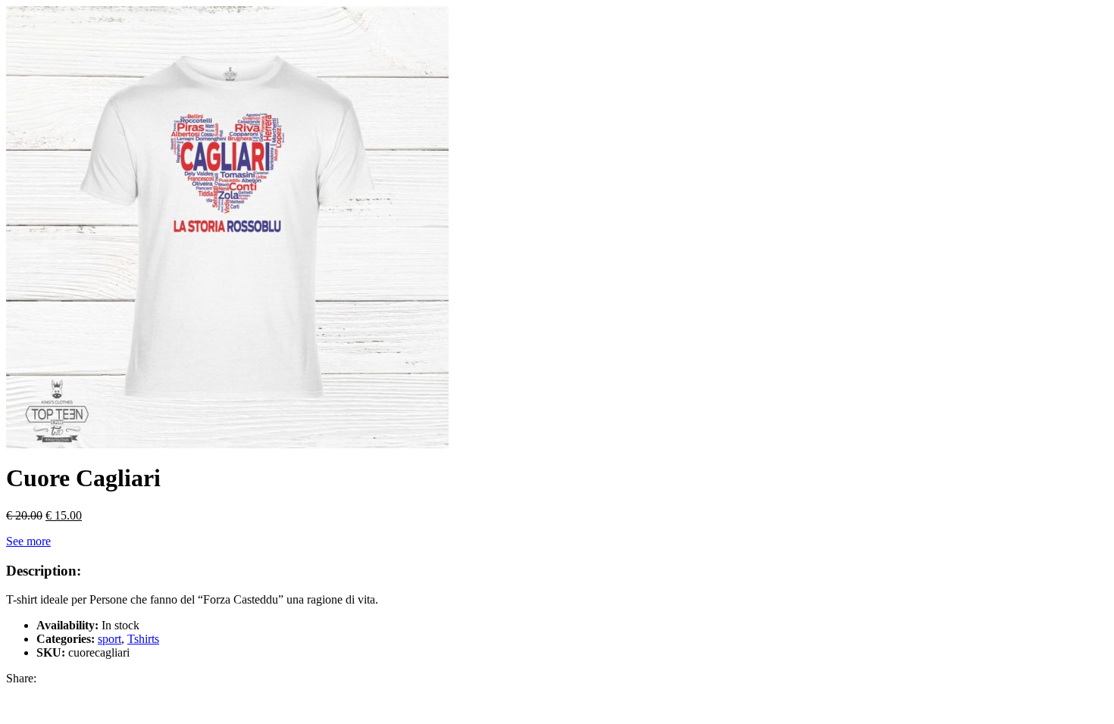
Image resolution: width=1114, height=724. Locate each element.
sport (109, 638)
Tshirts (143, 638)
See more (28, 541)
